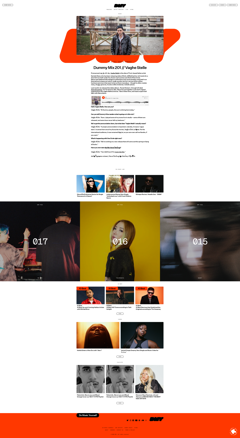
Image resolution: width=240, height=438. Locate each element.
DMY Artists (119, 427)
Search (222, 4)
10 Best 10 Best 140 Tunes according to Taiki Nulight (118, 307)
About (106, 430)
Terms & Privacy (130, 430)
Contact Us (120, 430)
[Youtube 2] (136, 420)
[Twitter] (127, 420)
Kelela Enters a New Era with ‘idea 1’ (89, 350)
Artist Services (119, 9)
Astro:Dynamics (96, 90)
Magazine (109, 9)
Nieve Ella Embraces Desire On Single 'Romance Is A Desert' (90, 195)
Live (127, 9)
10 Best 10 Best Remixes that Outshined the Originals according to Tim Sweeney (148, 307)
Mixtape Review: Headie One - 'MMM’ (149, 194)
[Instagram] (130, 420)
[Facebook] (133, 420)
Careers (112, 430)
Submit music (7, 4)
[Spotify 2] (139, 420)
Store (131, 9)
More (120, 313)
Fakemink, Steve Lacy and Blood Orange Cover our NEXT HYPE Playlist (90, 396)
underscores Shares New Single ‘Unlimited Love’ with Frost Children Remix (118, 196)
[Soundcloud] (142, 420)
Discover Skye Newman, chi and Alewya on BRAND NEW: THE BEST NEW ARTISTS (148, 396)
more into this (119, 152)
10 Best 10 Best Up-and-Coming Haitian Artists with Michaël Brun (90, 307)
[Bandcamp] (146, 420)
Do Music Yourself (107, 427)
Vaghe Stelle (115, 73)
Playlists (213, 4)
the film (112, 148)
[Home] (120, 5)
